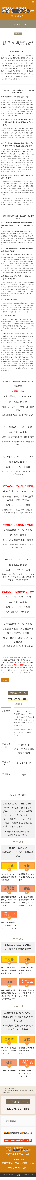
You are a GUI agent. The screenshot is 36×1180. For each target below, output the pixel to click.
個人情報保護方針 (11, 1121)
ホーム (5, 1088)
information (13, 1088)
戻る (5, 680)
